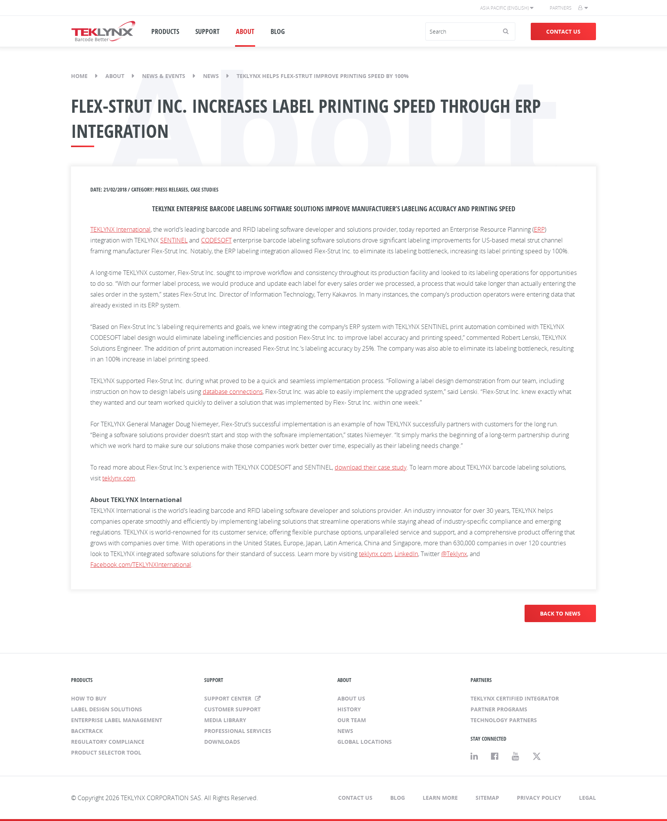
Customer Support (232, 709)
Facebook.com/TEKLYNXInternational (140, 564)
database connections (232, 391)
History (349, 709)
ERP (539, 229)
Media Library (225, 720)
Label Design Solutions (106, 709)
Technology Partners (504, 720)
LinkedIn (406, 554)
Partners (561, 8)
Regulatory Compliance (107, 741)
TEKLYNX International (120, 229)
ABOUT (245, 31)
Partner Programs (499, 709)
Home (79, 76)
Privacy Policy (539, 797)
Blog (397, 797)
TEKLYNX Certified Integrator (515, 698)
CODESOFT (216, 240)
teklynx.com (118, 478)
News (211, 76)
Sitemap (487, 797)
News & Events (163, 76)
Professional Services (237, 730)
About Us (351, 698)
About (114, 76)
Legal (587, 797)
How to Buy (89, 698)
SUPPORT (207, 31)
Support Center (228, 698)
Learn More (440, 797)
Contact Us (563, 31)
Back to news (560, 613)
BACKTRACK (87, 730)
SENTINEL (174, 240)
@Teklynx (454, 554)
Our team (351, 720)
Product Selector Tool (106, 752)
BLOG (278, 31)
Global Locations (364, 741)
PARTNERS (481, 680)
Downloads (222, 741)
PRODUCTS (165, 31)
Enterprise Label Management (116, 720)
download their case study (370, 467)
